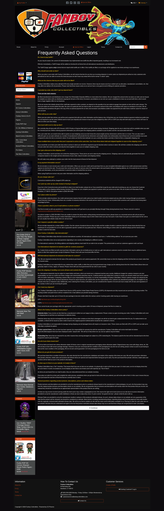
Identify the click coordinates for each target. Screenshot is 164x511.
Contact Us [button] (82, 501)
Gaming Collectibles (22, 132)
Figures (18, 120)
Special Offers (79, 47)
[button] (21, 3)
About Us (33, 47)
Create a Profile (111, 485)
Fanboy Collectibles (32, 507)
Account (61, 47)
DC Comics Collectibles (23, 108)
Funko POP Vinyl (21, 124)
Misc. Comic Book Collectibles (21, 141)
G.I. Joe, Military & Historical (24, 128)
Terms (103, 47)
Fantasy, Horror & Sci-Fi (23, 116)
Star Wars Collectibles (22, 154)
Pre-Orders (19, 150)
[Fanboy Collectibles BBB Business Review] (25, 60)
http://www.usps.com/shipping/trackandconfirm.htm (57, 303)
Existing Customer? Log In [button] (128, 489)
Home (18, 47)
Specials (19, 439)
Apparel (18, 104)
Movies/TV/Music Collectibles (25, 146)
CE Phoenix (50, 507)
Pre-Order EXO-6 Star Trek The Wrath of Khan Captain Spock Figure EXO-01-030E (24, 239)
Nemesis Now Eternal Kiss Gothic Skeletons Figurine (25, 387)
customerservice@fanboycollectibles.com (50, 211)
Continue (93, 408)
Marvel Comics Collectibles (24, 136)
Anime (18, 100)
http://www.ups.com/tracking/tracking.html (53, 299)
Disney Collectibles (22, 112)
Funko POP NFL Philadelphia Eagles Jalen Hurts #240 (24, 349)
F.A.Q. (47, 47)
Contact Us (118, 47)
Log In (89, 47)
